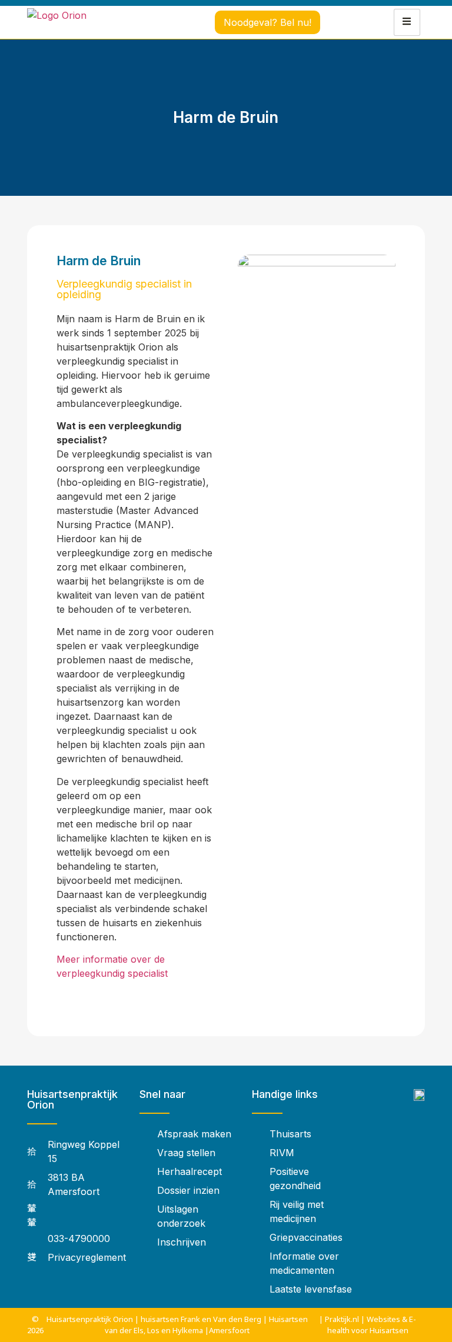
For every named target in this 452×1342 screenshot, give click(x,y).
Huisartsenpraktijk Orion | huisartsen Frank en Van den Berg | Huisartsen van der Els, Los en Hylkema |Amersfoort (177, 1325)
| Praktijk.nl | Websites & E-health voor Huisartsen (367, 1325)
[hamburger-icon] (407, 22)
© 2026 (35, 1325)
